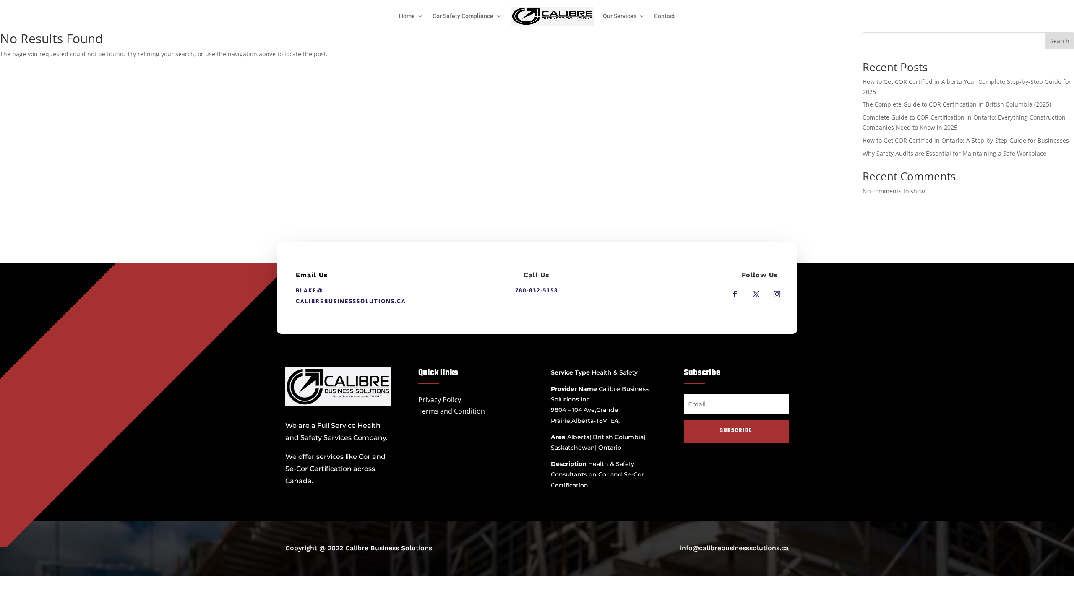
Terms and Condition (451, 411)
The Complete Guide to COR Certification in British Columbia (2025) (957, 104)
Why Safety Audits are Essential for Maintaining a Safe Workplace (954, 153)
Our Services (619, 16)
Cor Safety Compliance (463, 16)
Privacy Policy (439, 399)
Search (1059, 41)
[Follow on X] (756, 294)
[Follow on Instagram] (777, 294)
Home (407, 16)
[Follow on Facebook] (735, 294)
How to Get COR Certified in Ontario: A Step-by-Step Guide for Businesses (966, 140)
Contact (664, 16)
